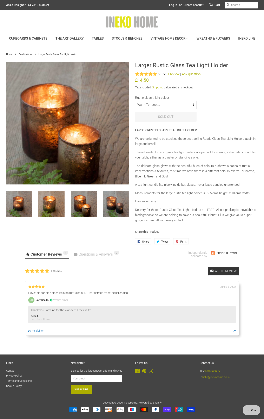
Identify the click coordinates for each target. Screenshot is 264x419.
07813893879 (212, 370)
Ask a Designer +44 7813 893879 (27, 5)
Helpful (35, 330)
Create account (194, 5)
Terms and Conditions (19, 380)
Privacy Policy (14, 375)
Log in (173, 5)
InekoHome (130, 402)
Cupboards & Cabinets (28, 38)
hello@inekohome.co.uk (216, 377)
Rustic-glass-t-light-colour (152, 98)
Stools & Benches (127, 38)
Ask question (191, 74)
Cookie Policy (14, 385)
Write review (225, 271)
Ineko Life (246, 38)
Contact (10, 370)
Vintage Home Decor (168, 38)
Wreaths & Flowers (213, 38)
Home (9, 54)
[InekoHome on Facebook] (137, 371)
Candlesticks (25, 54)
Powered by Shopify (150, 402)
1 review (173, 74)
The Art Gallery (69, 38)
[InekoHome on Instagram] (150, 371)
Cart (217, 5)
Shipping (157, 87)
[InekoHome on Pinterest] (144, 371)
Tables (98, 38)
